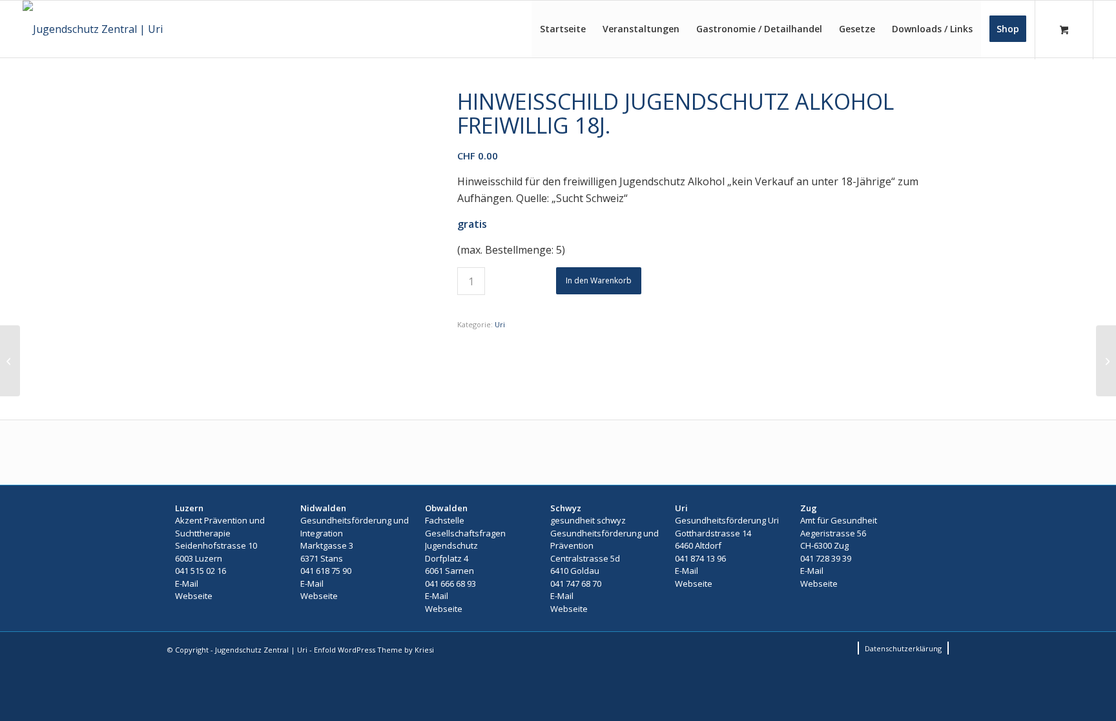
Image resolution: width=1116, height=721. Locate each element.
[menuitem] (563, 29)
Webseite (193, 596)
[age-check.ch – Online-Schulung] (1106, 360)
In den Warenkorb (599, 280)
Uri (500, 324)
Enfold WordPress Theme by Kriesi (374, 650)
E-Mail (186, 583)
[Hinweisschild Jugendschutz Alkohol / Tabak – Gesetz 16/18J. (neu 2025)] (10, 360)
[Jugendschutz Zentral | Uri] (93, 29)
